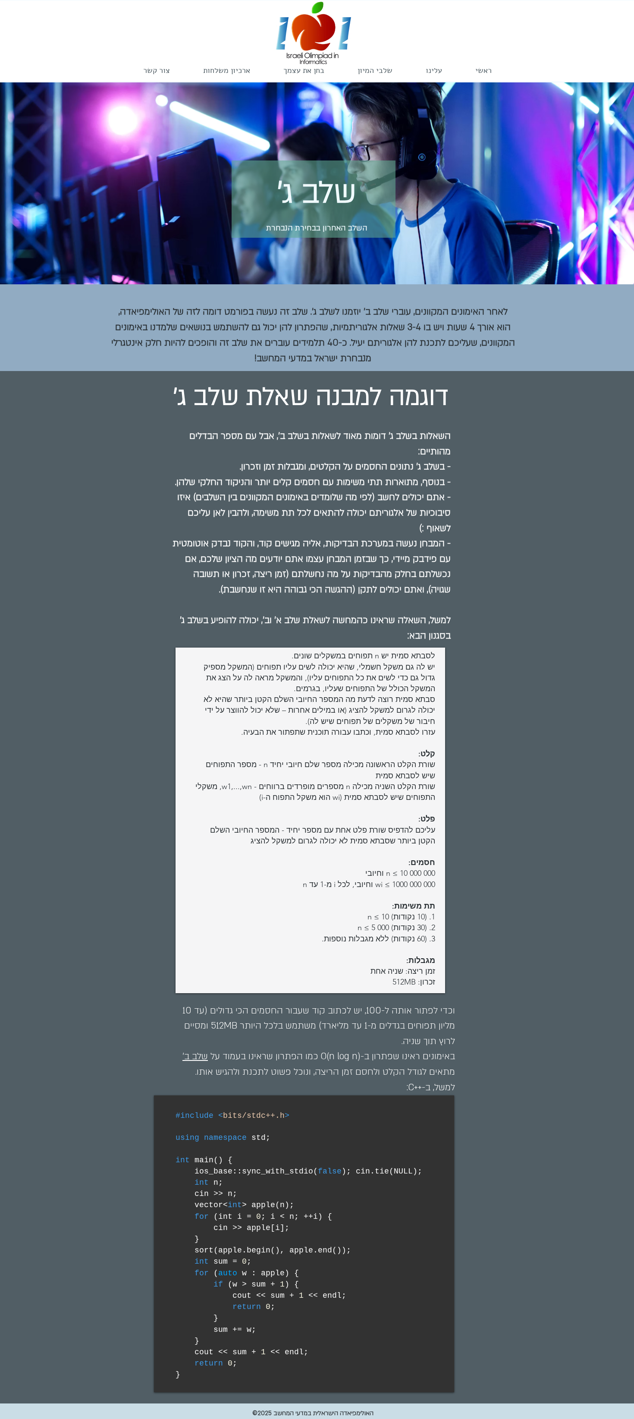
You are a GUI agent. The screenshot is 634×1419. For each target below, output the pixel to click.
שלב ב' (195, 1056)
